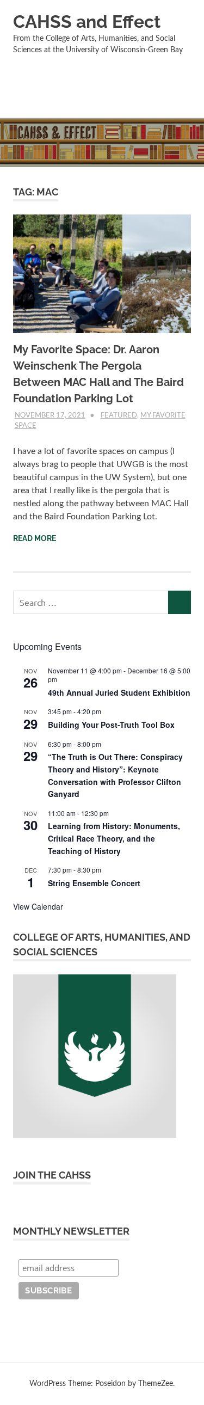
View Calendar (38, 906)
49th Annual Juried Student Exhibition (119, 692)
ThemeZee (155, 1384)
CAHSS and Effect (86, 21)
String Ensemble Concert (94, 883)
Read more (34, 538)
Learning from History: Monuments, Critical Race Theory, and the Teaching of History (114, 838)
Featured (119, 415)
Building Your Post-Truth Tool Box (111, 724)
